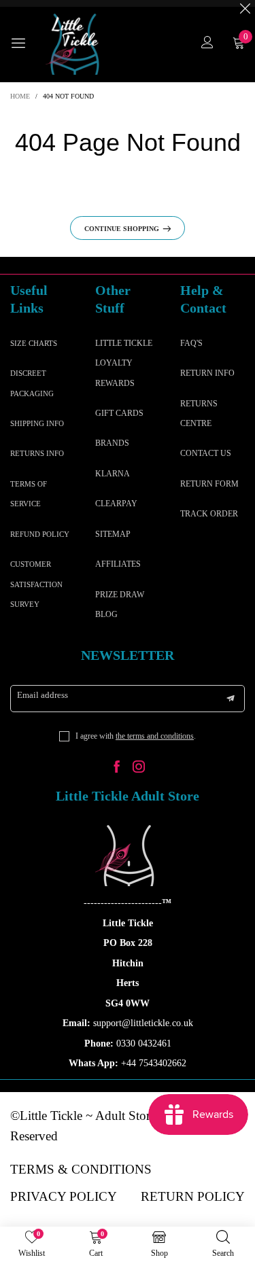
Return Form (209, 484)
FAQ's (191, 343)
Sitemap (113, 534)
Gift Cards (119, 413)
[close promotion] (245, 3)
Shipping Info (37, 423)
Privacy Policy (63, 1196)
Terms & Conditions (81, 1169)
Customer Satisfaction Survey (36, 584)
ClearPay (116, 503)
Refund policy (39, 534)
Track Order (209, 514)
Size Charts (33, 343)
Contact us (205, 453)
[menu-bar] (23, 44)
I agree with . (135, 736)
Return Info (207, 373)
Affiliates (118, 564)
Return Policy (193, 1196)
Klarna (112, 473)
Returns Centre (199, 413)
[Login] (207, 44)
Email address (42, 695)
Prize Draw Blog (119, 604)
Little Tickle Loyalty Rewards (123, 363)
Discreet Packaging (32, 383)
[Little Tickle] (74, 44)
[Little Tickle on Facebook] (116, 768)
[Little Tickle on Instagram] (138, 768)
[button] (230, 698)
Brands (112, 443)
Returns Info (37, 453)
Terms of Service (28, 494)
